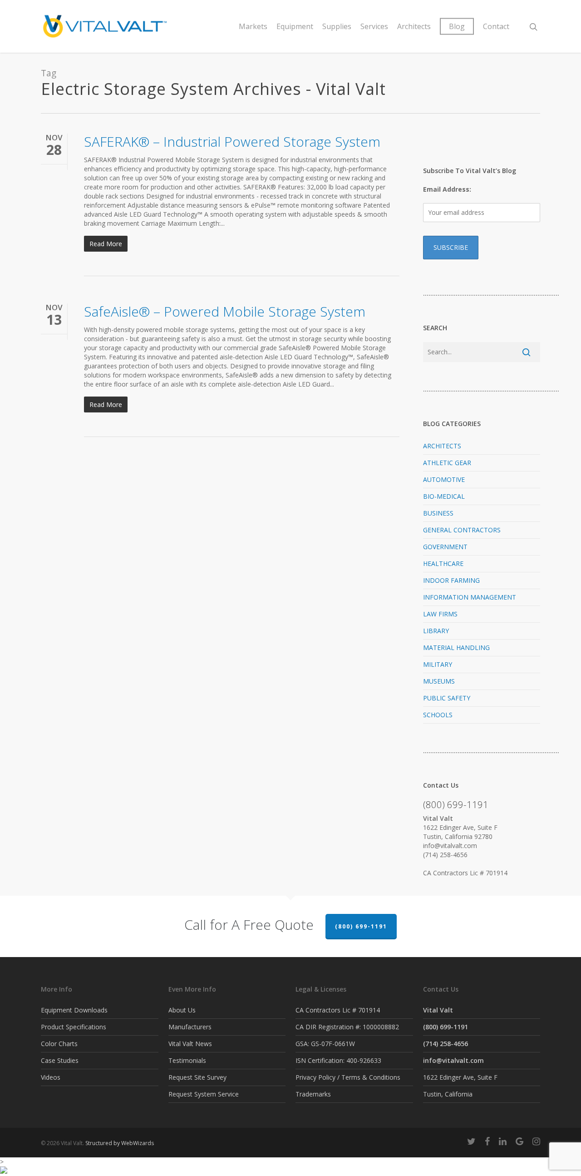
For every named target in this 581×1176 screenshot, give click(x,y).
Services (374, 26)
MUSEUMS (439, 681)
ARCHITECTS (442, 446)
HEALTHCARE (443, 563)
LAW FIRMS (440, 614)
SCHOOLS (438, 714)
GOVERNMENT (445, 546)
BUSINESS (438, 513)
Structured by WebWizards (119, 1143)
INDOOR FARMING (451, 580)
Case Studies (60, 1060)
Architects (414, 26)
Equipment (294, 26)
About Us (182, 1010)
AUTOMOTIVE (444, 479)
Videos (50, 1077)
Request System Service (203, 1094)
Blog (457, 26)
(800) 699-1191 (361, 926)
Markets (253, 26)
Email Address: (447, 189)
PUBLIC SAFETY (446, 698)
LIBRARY (436, 630)
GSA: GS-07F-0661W (325, 1043)
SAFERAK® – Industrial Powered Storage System (232, 141)
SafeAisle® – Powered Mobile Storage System (224, 311)
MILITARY (437, 664)
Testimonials (187, 1060)
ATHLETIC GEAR (447, 462)
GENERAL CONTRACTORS (462, 530)
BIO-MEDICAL (444, 496)
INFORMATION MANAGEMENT (469, 597)
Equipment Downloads (74, 1010)
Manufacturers (190, 1026)
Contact (496, 26)
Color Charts (59, 1043)
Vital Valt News (190, 1043)
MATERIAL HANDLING (456, 647)
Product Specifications (73, 1026)
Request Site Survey (197, 1077)
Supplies (336, 26)
